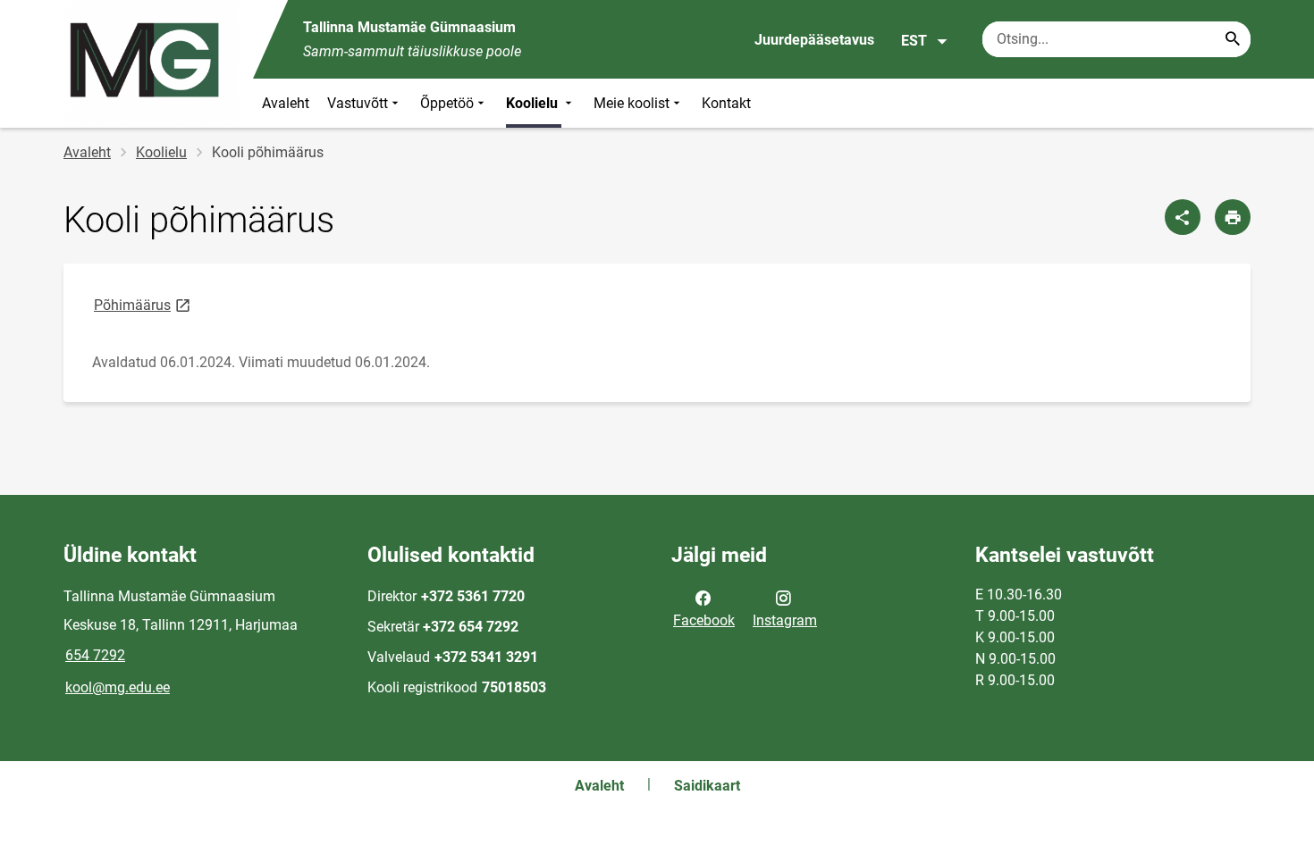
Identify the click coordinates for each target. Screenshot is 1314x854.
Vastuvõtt (357, 103)
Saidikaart (707, 785)
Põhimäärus (143, 304)
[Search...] (1232, 39)
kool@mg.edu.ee (117, 687)
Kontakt (726, 103)
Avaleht (285, 103)
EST (914, 40)
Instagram (785, 620)
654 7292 (95, 655)
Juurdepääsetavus (814, 39)
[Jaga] (1182, 217)
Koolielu (533, 103)
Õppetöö (447, 103)
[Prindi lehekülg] (1233, 217)
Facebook (704, 620)
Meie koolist (632, 103)
